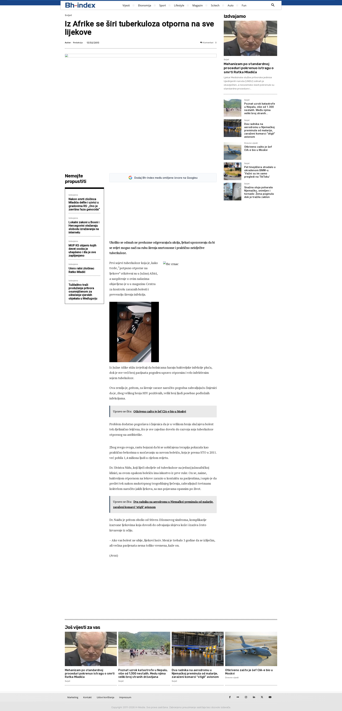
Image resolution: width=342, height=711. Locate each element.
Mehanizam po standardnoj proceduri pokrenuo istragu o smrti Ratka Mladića (249, 68)
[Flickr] (238, 697)
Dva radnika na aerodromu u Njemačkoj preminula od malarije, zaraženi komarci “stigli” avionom (259, 130)
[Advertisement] (163, 211)
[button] (273, 5)
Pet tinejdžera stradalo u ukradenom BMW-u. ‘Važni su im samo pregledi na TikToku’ (260, 172)
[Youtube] (270, 697)
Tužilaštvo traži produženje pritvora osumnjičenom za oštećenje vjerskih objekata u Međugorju (83, 291)
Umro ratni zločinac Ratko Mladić (81, 270)
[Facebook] (230, 697)
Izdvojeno (73, 195)
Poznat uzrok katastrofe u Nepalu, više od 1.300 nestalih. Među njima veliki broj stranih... (259, 108)
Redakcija (78, 43)
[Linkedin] (254, 697)
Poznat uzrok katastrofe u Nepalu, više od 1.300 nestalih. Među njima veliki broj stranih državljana (143, 673)
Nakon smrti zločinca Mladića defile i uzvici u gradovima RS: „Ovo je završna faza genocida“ (84, 204)
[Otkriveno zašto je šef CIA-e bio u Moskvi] (232, 151)
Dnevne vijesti (251, 143)
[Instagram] (246, 697)
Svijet (68, 15)
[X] (262, 697)
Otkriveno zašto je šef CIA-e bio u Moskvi (258, 148)
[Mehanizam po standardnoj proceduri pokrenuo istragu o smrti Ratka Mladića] (250, 38)
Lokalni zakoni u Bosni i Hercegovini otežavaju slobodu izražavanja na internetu (84, 227)
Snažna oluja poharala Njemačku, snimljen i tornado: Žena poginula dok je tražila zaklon (259, 192)
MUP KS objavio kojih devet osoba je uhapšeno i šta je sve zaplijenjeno (82, 250)
